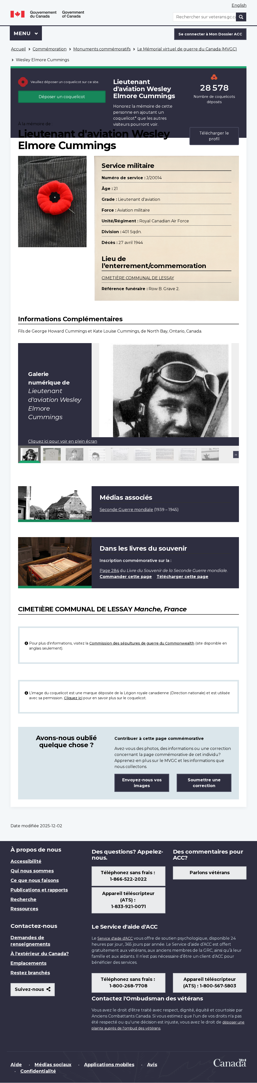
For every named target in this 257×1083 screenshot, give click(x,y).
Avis (152, 1064)
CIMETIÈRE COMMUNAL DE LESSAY (138, 278)
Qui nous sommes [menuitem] (32, 871)
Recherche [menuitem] (23, 899)
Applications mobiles (109, 1064)
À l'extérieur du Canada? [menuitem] (40, 954)
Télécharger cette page (182, 576)
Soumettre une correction (204, 783)
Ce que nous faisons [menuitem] (35, 880)
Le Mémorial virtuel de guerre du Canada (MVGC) (187, 49)
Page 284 (109, 570)
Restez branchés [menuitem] (30, 973)
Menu (28, 33)
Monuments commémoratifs (102, 49)
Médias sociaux (53, 1064)
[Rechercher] (241, 17)
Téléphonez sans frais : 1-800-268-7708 (128, 983)
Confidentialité (38, 1071)
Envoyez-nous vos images (142, 783)
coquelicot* (125, 118)
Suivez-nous (35, 991)
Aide (16, 1064)
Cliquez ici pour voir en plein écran (62, 441)
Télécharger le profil (214, 136)
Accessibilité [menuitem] (26, 861)
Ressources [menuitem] (24, 909)
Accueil (18, 49)
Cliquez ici (73, 698)
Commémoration (50, 49)
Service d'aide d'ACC (115, 938)
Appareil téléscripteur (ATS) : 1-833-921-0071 (128, 900)
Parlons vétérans (210, 872)
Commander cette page (126, 576)
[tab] (29, 454)
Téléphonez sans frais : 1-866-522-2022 (128, 876)
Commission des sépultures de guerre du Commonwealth (141, 643)
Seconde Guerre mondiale (126, 509)
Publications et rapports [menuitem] (39, 890)
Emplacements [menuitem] (28, 963)
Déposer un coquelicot (62, 96)
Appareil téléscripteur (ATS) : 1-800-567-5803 (209, 983)
